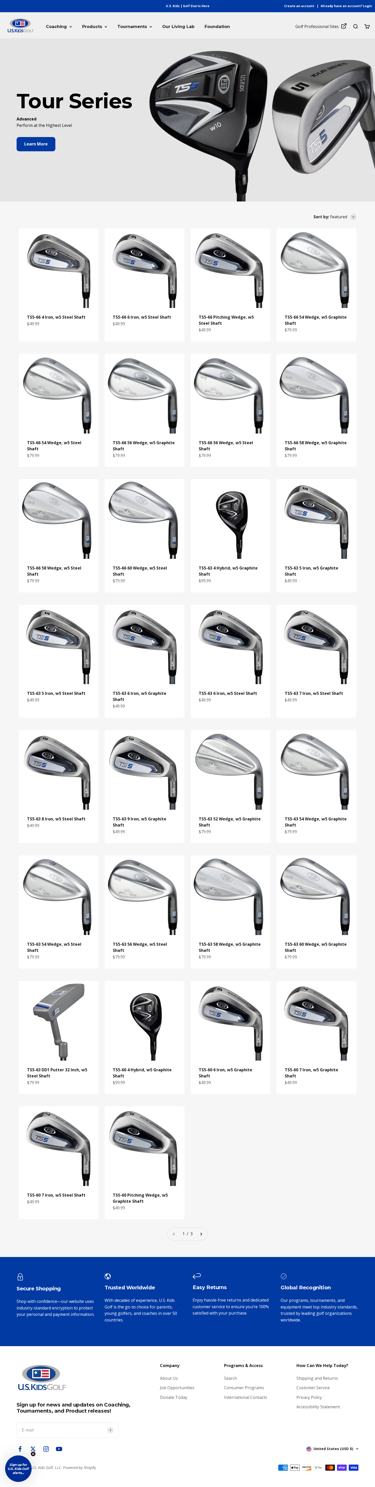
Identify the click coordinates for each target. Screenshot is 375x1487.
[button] (18, 1468)
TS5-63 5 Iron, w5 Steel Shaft (56, 693)
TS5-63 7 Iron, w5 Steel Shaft (314, 693)
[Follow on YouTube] (59, 1448)
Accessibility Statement (318, 1407)
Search (230, 1378)
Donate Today (173, 1397)
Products (92, 26)
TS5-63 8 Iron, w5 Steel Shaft (56, 819)
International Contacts (245, 1397)
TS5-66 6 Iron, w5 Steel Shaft (142, 317)
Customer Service (313, 1387)
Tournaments (132, 26)
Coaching (56, 26)
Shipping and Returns (317, 1378)
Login (367, 6)
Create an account (299, 6)
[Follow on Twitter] (33, 1448)
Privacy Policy (309, 1397)
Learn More (36, 144)
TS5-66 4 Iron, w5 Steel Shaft (56, 317)
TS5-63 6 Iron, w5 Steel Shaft (228, 693)
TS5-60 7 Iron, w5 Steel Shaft (56, 1195)
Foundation (217, 26)
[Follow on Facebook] (20, 1448)
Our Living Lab (178, 26)
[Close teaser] (33, 1453)
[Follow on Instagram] (46, 1448)
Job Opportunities (177, 1387)
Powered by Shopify (79, 1467)
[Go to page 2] (201, 1234)
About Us (169, 1378)
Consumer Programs (244, 1387)
